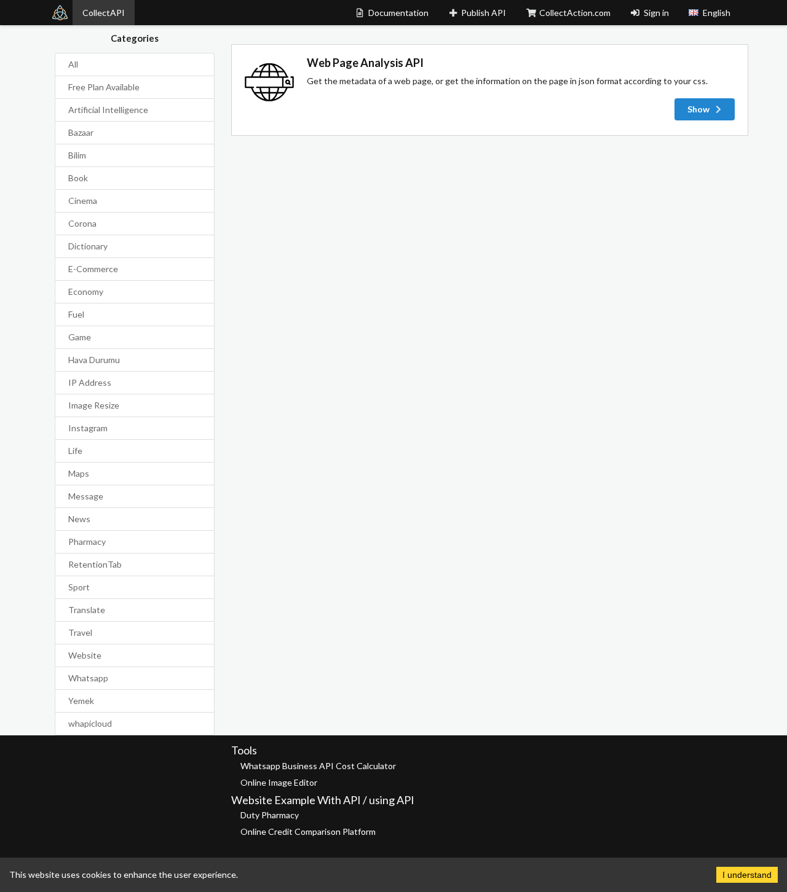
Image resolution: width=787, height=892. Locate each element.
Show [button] (698, 109)
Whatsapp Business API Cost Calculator (318, 766)
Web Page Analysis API (365, 62)
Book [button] (78, 178)
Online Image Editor (278, 782)
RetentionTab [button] (95, 564)
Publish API (483, 12)
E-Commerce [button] (93, 269)
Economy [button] (85, 291)
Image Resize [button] (93, 405)
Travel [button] (80, 632)
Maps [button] (78, 473)
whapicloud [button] (90, 723)
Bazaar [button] (80, 132)
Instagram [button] (88, 428)
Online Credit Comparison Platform (308, 831)
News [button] (79, 519)
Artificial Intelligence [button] (108, 109)
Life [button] (75, 450)
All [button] (73, 64)
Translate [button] (86, 609)
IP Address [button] (89, 382)
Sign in (656, 12)
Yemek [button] (81, 700)
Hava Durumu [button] (94, 359)
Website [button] (84, 655)
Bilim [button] (77, 155)
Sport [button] (79, 587)
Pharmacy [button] (87, 541)
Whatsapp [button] (88, 678)
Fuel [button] (76, 314)
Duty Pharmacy (269, 815)
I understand (747, 875)
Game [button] (79, 337)
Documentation (398, 12)
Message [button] (85, 496)
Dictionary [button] (88, 246)
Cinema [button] (82, 200)
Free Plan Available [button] (104, 87)
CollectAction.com (575, 12)
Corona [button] (82, 223)
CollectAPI (103, 12)
